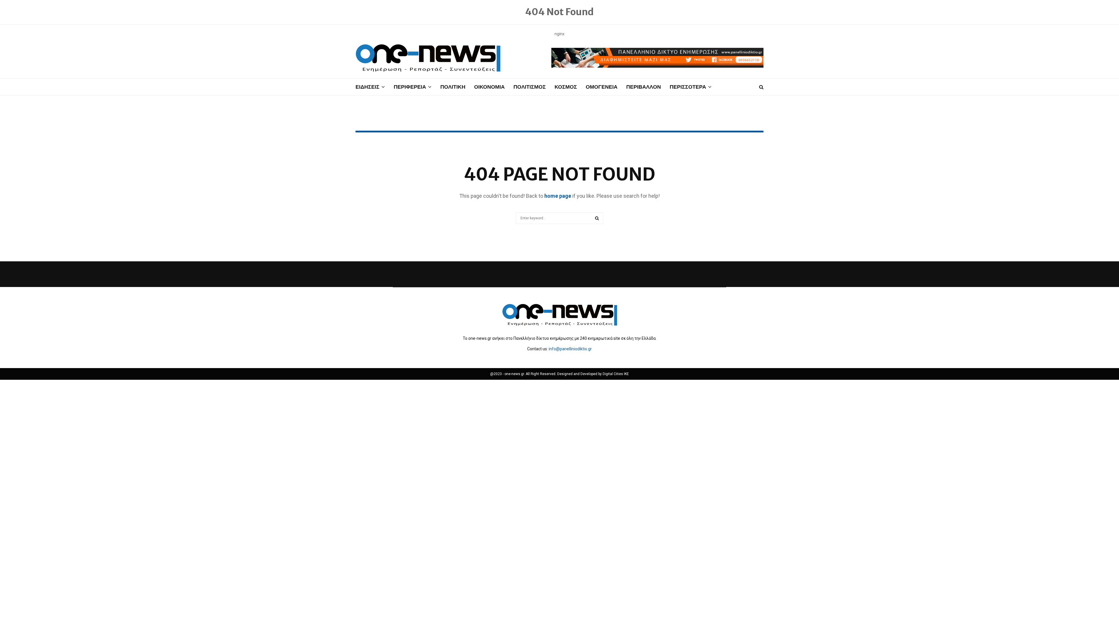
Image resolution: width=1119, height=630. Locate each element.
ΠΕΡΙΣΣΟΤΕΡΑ (688, 86)
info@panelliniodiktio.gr (570, 348)
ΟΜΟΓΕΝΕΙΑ (601, 86)
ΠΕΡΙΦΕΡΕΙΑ (410, 86)
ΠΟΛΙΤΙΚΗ (452, 86)
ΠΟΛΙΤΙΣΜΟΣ (529, 86)
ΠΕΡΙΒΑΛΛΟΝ (643, 86)
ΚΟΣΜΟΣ (566, 86)
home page (557, 196)
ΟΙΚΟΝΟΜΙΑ (489, 86)
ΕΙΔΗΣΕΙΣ (367, 86)
